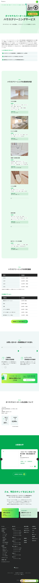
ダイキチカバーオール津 (16, 551)
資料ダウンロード (34, 538)
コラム (33, 532)
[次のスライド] (38, 459)
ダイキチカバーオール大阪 (17, 530)
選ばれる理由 (26, 526)
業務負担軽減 (22, 463)
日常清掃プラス (4, 528)
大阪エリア (14, 528)
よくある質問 (34, 528)
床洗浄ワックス (5, 549)
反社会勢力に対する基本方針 (19, 572)
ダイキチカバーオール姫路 (17, 544)
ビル (25, 461)
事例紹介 (25, 538)
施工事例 (25, 542)
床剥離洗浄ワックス (5, 550)
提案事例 (25, 540)
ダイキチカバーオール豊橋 (17, 549)
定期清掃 (3, 545)
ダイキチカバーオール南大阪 (17, 532)
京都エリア (14, 537)
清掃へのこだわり (26, 530)
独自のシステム (26, 532)
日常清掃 (22, 461)
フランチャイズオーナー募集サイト (19, 574)
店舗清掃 (4, 540)
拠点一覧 (5, 4)
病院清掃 (4, 537)
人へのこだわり (26, 528)
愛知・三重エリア (9, 4)
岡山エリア (14, 556)
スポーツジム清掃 (5, 543)
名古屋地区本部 (30, 461)
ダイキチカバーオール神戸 (17, 542)
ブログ (33, 530)
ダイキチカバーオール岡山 (17, 558)
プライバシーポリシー (10, 572)
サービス (3, 526)
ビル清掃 (4, 532)
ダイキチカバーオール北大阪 (17, 535)
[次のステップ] (5, 367)
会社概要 (33, 536)
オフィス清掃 (4, 535)
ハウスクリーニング (5, 557)
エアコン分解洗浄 (5, 555)
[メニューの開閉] (37, 2)
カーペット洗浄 (5, 552)
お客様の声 (33, 526)
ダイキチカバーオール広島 (17, 554)
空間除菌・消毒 (4, 559)
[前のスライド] (1, 459)
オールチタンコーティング (5, 561)
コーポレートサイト (28, 572)
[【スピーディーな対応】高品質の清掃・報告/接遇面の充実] (19, 459)
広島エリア (14, 553)
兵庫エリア (14, 541)
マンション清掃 (5, 534)
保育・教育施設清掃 (5, 542)
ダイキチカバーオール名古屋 (17, 4)
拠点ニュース (34, 534)
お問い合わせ (34, 540)
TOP (2, 4)
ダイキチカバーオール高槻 (17, 533)
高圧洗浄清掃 (4, 547)
